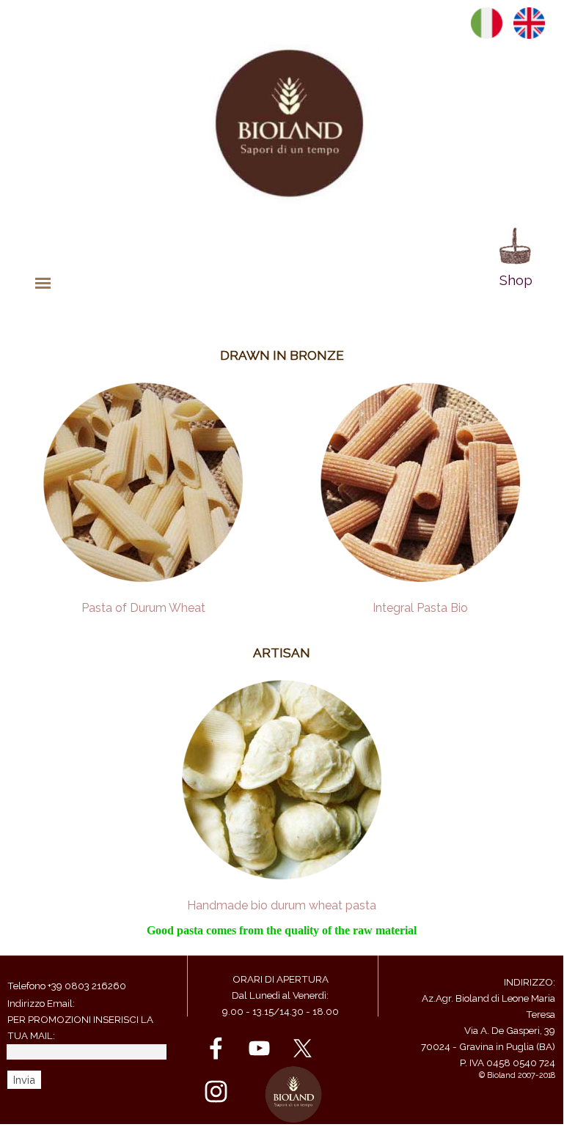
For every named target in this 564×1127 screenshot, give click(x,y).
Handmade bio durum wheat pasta (281, 905)
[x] (302, 1048)
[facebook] (216, 1048)
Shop (515, 280)
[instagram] (216, 1091)
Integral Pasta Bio (420, 608)
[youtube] (259, 1048)
